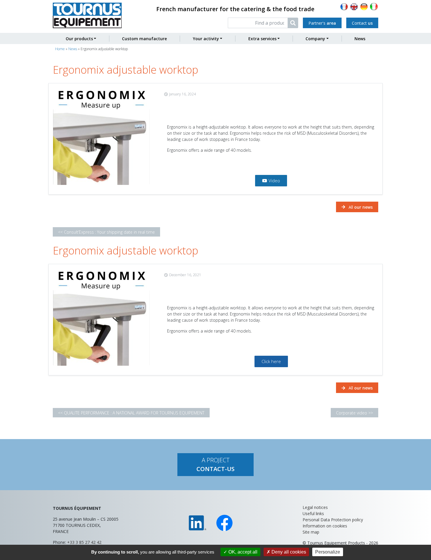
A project (215, 464)
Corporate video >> (354, 412)
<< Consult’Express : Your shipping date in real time (106, 232)
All (360, 207)
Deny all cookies (288, 551)
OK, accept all (242, 551)
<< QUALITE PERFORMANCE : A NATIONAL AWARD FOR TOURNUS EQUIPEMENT (131, 412)
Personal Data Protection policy (333, 519)
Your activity (206, 38)
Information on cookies (325, 526)
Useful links (313, 513)
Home (60, 48)
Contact (362, 23)
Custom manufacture (144, 38)
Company (315, 38)
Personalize (327, 551)
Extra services (262, 38)
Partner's (322, 23)
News (359, 38)
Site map (311, 532)
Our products (79, 38)
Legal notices (315, 507)
